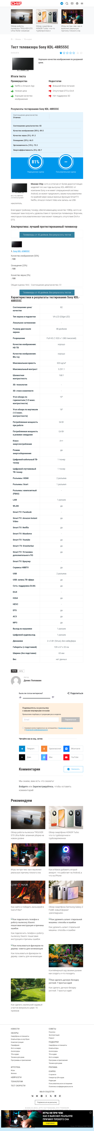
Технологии (17, 1081)
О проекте (52, 1074)
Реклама (53, 1067)
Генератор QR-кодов (56, 1077)
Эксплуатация (54, 1035)
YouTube (74, 757)
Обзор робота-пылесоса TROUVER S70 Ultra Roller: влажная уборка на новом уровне (21, 30)
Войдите (23, 786)
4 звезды (70, 53)
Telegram (30, 749)
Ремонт (51, 1038)
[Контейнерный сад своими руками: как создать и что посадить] (66, 955)
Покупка (52, 1032)
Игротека (15, 1067)
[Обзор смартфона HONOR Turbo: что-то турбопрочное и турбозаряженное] (66, 817)
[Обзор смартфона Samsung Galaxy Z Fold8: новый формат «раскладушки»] (66, 892)
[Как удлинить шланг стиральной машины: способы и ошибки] (66, 921)
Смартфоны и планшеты (20, 1036)
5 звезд (73, 53)
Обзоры (14, 1033)
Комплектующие (17, 1042)
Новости (15, 1029)
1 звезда (61, 53)
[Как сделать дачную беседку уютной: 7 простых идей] (66, 981)
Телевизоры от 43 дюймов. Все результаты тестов (47, 235)
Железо (14, 1073)
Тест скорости (18, 1086)
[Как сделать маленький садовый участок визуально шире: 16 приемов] (28, 990)
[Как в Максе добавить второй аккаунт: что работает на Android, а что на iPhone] (66, 854)
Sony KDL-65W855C (21, 251)
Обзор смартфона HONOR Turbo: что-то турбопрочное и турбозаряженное (45, 29)
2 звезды (64, 53)
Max (51, 757)
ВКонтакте (75, 749)
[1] (20, 697)
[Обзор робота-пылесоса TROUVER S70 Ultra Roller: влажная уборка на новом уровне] (28, 817)
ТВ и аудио (15, 1054)
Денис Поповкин (32, 680)
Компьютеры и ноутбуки (20, 1039)
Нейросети (16, 1077)
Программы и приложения (21, 1060)
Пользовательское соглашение (60, 1083)
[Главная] (11, 39)
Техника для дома (17, 1057)
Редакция (52, 1080)
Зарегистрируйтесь (43, 786)
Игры (13, 1070)
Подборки (54, 1042)
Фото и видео (16, 1048)
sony (21, 671)
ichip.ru (52, 1071)
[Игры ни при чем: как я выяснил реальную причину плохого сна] (28, 854)
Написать (75, 769)
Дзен (29, 757)
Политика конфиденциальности (61, 1086)
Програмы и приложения (58, 1060)
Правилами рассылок (65, 728)
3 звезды (67, 53)
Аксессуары (15, 1051)
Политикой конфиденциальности (37, 730)
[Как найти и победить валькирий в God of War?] (28, 892)
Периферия (15, 1045)
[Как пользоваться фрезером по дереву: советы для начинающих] (28, 947)
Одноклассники (55, 749)
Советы (52, 1029)
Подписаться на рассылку (47, 1102)
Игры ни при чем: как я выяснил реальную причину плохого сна (71, 28)
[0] (53, 697)
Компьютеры (54, 1048)
